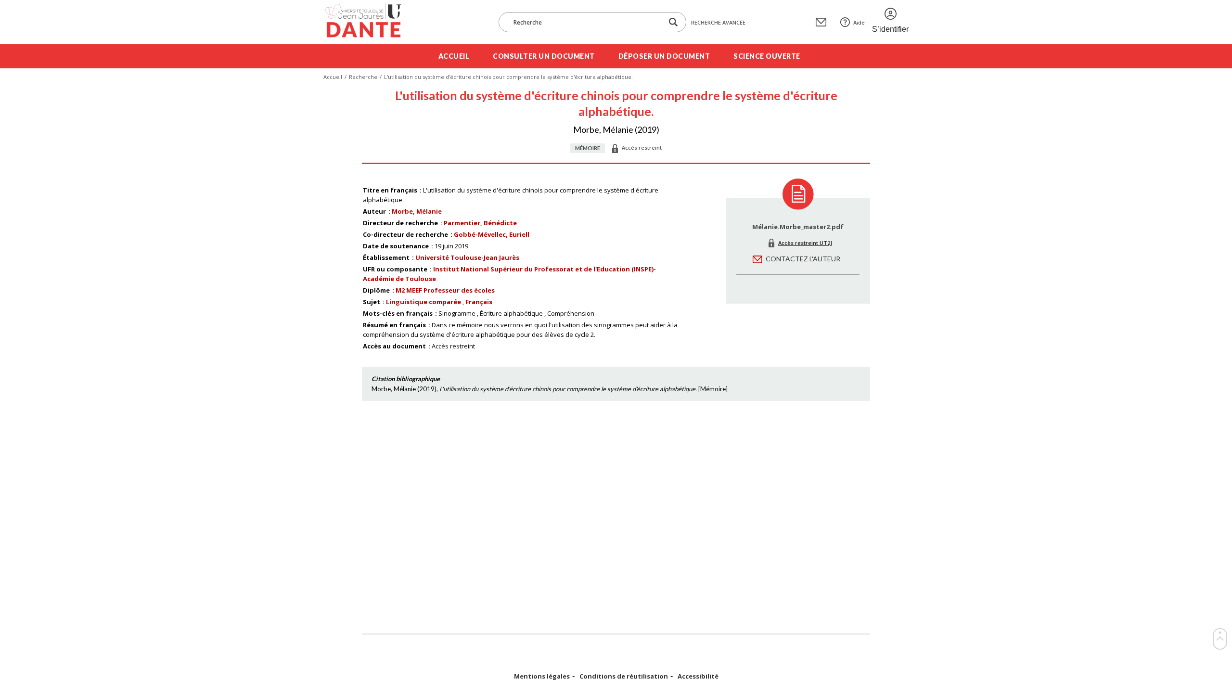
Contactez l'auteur (803, 259)
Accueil (454, 56)
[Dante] (369, 22)
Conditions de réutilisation (623, 676)
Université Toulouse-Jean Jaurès (467, 257)
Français (478, 301)
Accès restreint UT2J (805, 242)
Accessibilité (698, 676)
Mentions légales (542, 676)
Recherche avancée (718, 22)
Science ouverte (766, 56)
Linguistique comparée (423, 301)
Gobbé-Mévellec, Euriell (491, 234)
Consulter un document (544, 56)
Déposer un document (664, 56)
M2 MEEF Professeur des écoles (445, 290)
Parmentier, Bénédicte (480, 222)
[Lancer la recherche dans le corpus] (673, 22)
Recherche (363, 76)
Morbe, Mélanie (417, 211)
